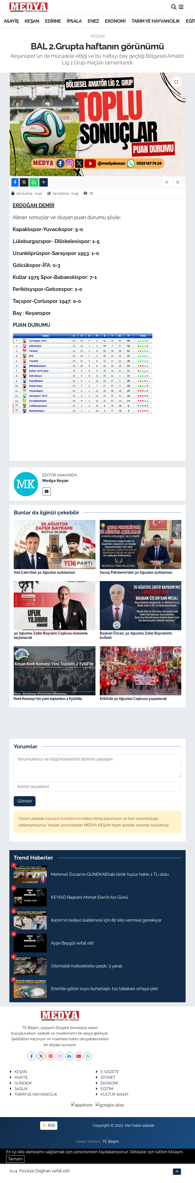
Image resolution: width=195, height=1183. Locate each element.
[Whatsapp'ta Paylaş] (33, 182)
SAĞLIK (21, 1089)
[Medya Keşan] (26, 483)
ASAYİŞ (11, 21)
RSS (51, 1125)
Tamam (15, 1158)
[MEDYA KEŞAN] (28, 7)
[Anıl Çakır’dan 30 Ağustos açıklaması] (54, 544)
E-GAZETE (110, 1071)
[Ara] (173, 7)
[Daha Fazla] (43, 182)
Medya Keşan (55, 480)
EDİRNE (53, 21)
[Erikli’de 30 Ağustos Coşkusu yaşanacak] (141, 670)
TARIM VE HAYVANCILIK (156, 21)
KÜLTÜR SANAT (115, 1094)
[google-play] (109, 1104)
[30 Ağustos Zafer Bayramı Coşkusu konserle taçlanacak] (54, 605)
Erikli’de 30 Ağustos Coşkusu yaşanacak (133, 699)
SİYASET (108, 1077)
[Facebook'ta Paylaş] (15, 182)
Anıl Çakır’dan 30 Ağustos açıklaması (44, 572)
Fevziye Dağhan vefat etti (44, 1170)
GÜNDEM (22, 1083)
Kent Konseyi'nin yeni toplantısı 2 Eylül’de (48, 699)
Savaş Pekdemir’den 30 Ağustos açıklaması (136, 572)
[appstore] (82, 1104)
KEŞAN (32, 21)
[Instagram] (60, 1056)
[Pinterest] (50, 1056)
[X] (41, 1056)
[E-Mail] (46, 491)
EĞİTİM (107, 1089)
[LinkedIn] (69, 1056)
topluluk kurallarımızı (63, 818)
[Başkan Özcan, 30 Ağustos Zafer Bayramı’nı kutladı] (141, 605)
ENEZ (93, 21)
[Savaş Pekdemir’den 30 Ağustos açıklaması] (141, 544)
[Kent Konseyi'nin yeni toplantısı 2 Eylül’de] (54, 670)
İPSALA (74, 21)
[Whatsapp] (88, 1056)
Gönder (24, 801)
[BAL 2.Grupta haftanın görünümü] (97, 124)
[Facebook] (31, 1056)
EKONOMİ (115, 21)
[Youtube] (78, 1056)
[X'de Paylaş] (24, 182)
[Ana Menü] (181, 7)
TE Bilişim (110, 1141)
